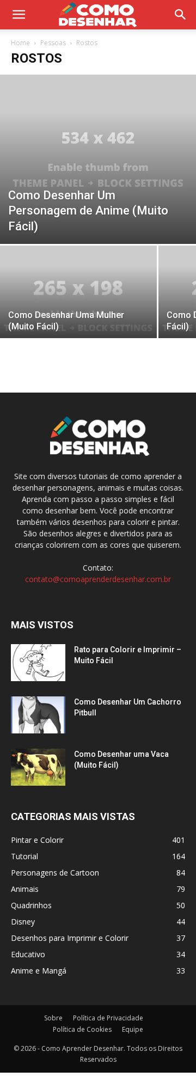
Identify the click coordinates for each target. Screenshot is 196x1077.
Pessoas (53, 42)
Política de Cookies (82, 1029)
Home (20, 42)
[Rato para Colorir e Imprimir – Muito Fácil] (38, 663)
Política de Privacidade (108, 1018)
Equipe (132, 1029)
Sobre (53, 1018)
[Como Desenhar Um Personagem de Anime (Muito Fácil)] (98, 159)
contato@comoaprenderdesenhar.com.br (98, 579)
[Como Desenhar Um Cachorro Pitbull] (38, 715)
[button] (181, 14)
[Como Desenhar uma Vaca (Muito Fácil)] (38, 767)
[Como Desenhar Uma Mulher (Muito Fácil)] (78, 304)
